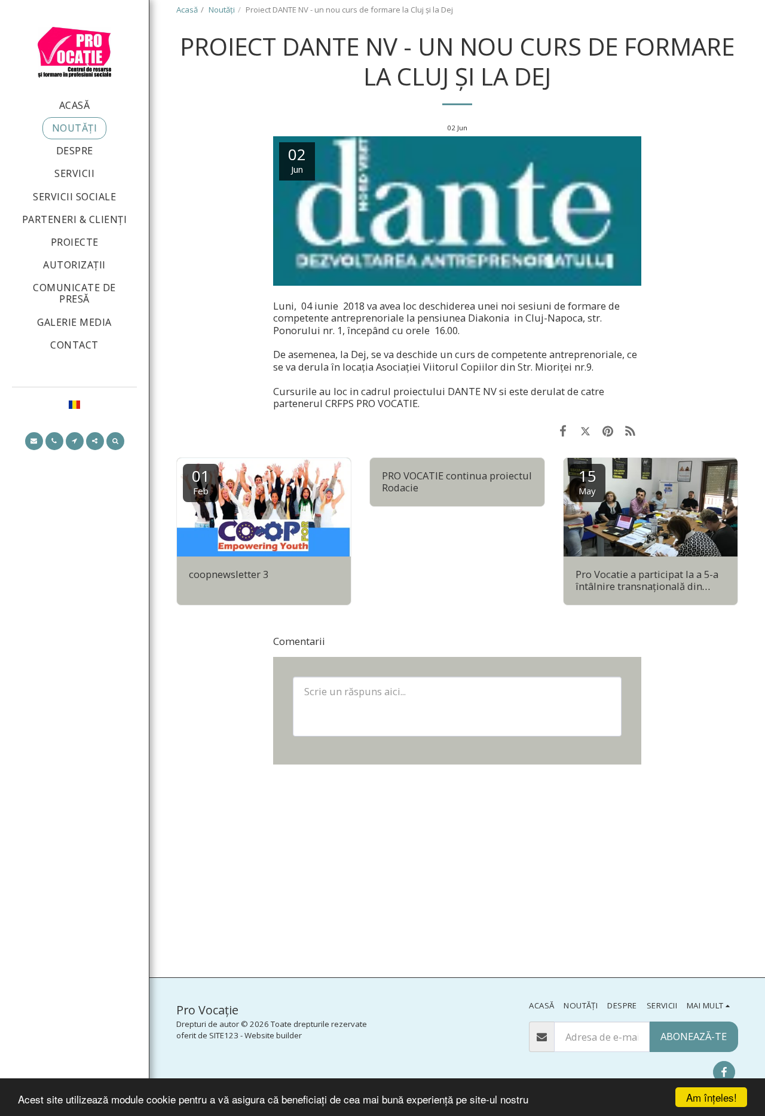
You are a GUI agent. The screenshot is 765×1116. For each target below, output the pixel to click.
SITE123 (223, 1035)
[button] (34, 441)
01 (201, 481)
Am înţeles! (711, 1097)
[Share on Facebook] (563, 431)
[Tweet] (585, 431)
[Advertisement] (457, 869)
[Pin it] (607, 431)
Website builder (273, 1035)
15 (587, 481)
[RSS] (630, 431)
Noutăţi (222, 9)
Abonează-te (693, 1036)
